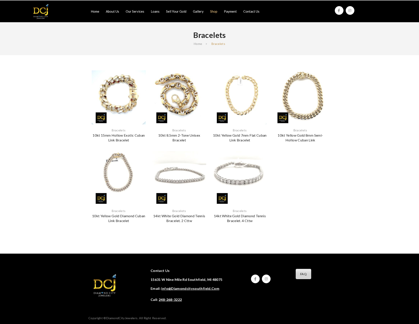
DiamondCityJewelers (122, 318)
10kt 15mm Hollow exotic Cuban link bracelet (119, 137)
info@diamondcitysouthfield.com (190, 288)
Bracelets (118, 130)
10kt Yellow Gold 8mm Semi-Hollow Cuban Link (300, 137)
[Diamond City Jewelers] (41, 11)
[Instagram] (350, 10)
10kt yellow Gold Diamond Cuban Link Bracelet (118, 218)
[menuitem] (95, 11)
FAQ (303, 274)
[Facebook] (339, 10)
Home (198, 44)
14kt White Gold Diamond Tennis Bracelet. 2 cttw (179, 218)
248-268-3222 (170, 299)
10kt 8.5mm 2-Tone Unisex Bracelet (179, 137)
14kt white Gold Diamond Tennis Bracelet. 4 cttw (240, 218)
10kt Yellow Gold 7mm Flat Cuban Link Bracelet (240, 137)
